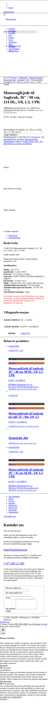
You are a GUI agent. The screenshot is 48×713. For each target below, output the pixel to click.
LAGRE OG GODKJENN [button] (11, 697)
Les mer (44, 624)
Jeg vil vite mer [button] (34, 624)
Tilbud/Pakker (9, 141)
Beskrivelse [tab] (12, 235)
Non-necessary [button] (6, 681)
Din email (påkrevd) (14, 593)
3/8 (42, 137)
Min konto (12, 510)
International (13, 512)
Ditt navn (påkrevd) (13, 588)
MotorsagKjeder (31, 139)
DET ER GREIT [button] (21, 624)
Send (8, 611)
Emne (8, 598)
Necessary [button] (4, 665)
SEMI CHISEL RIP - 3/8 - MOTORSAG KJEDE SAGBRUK (23, 142)
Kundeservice (9, 12)
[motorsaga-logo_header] (10, 19)
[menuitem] (26, 29)
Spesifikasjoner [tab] (14, 238)
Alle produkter (14, 497)
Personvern (12, 508)
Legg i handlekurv (11, 135)
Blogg (10, 499)
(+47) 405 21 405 (14, 563)
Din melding (11, 608)
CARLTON (25, 333)
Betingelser (12, 505)
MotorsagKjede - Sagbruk (14, 139)
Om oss (11, 501)
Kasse (10, 8)
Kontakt (11, 503)
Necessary (7, 668)
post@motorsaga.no (15, 549)
